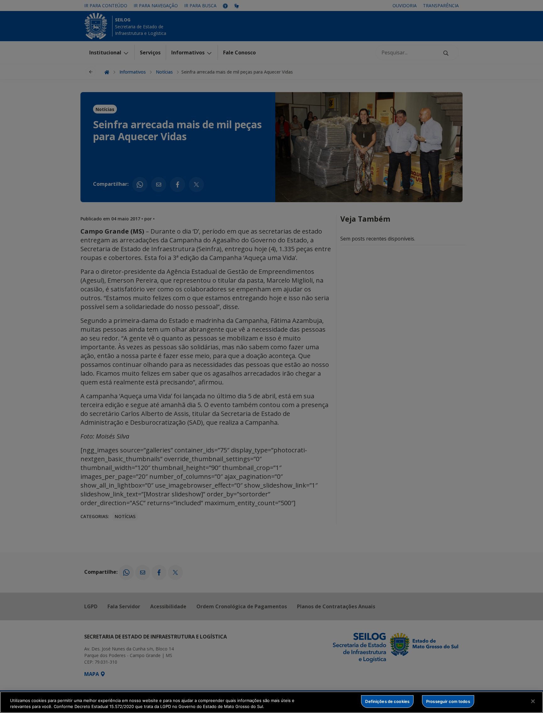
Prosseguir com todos (448, 701)
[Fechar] (533, 701)
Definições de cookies (387, 701)
